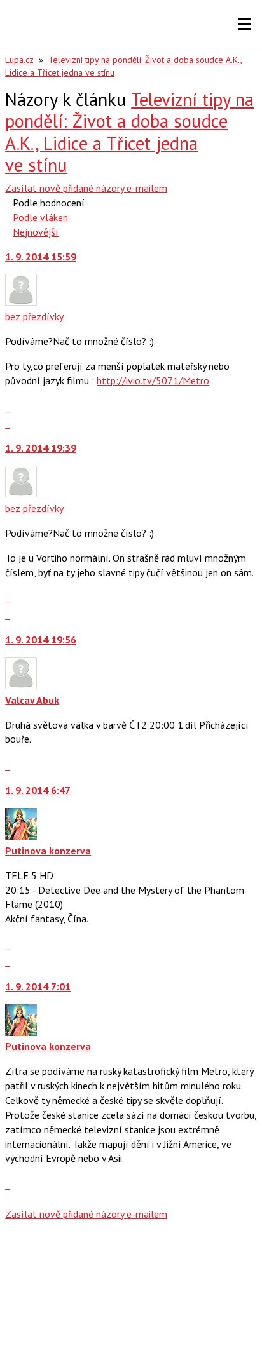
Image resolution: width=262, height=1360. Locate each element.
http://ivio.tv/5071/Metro (153, 380)
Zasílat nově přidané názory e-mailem (86, 188)
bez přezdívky (34, 316)
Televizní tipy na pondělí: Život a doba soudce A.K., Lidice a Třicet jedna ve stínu (129, 132)
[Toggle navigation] (244, 24)
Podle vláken (40, 217)
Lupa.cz (19, 59)
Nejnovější (36, 232)
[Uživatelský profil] (21, 301)
